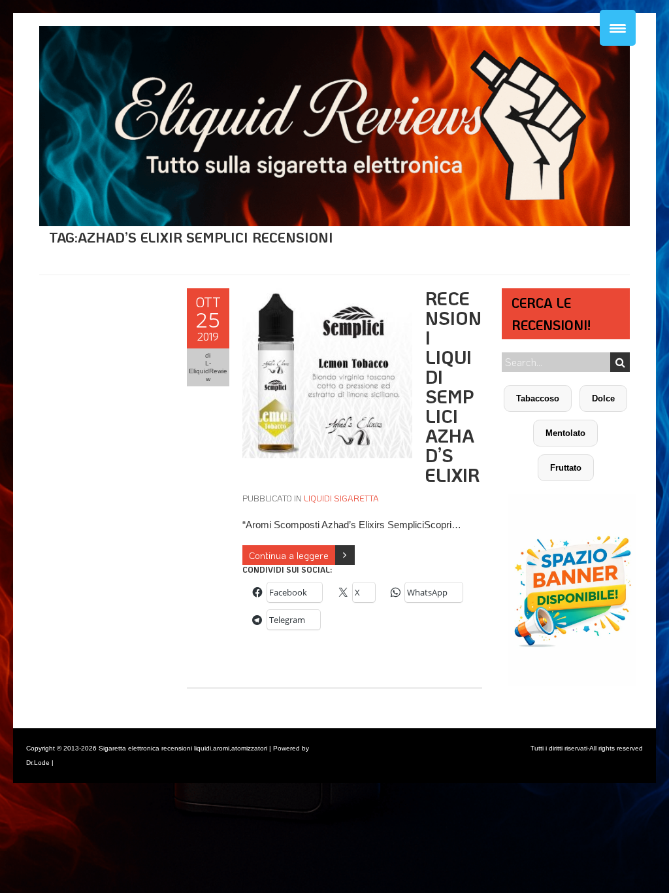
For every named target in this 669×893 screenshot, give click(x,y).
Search (620, 362)
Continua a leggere (289, 555)
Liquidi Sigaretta (341, 497)
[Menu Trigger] (618, 28)
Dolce (603, 398)
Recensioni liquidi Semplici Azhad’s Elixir (453, 386)
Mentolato (565, 433)
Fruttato (565, 468)
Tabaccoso (537, 398)
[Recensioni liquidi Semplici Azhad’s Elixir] (327, 295)
